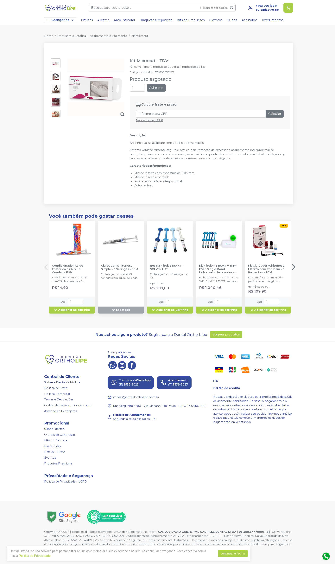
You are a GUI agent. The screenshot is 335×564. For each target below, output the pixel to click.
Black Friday (52, 446)
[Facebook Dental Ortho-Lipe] (132, 364)
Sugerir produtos (226, 334)
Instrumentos (272, 20)
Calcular (274, 114)
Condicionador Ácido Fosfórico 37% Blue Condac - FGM (67, 269)
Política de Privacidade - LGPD (65, 481)
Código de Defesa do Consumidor (68, 405)
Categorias (60, 20)
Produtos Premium (58, 463)
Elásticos (215, 20)
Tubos (232, 20)
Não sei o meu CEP (149, 120)
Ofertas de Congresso (59, 435)
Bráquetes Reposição (156, 20)
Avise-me (156, 88)
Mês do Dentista (55, 440)
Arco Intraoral (124, 20)
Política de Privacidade (35, 555)
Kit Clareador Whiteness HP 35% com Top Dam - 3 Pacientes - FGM (266, 269)
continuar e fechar (233, 553)
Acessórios (249, 20)
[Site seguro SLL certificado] (63, 517)
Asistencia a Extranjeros (60, 411)
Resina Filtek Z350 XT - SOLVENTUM (166, 267)
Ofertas (87, 20)
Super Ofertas (54, 429)
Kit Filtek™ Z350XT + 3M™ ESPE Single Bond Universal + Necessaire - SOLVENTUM (218, 269)
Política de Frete (55, 388)
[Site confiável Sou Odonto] (106, 516)
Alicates (103, 20)
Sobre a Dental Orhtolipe (62, 382)
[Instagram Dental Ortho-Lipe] (122, 364)
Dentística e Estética (71, 36)
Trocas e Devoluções (58, 399)
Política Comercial (57, 394)
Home (48, 36)
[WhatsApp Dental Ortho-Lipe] (112, 364)
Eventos (50, 457)
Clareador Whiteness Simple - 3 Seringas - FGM (119, 267)
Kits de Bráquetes (191, 20)
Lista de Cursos (54, 452)
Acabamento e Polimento (108, 36)
